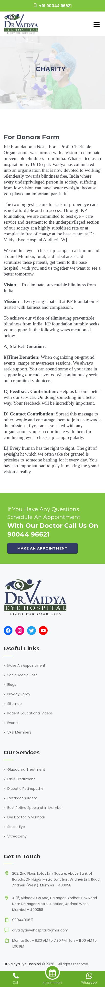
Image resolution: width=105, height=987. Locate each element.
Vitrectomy (17, 836)
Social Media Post (22, 675)
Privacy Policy (18, 694)
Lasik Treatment (21, 779)
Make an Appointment (42, 548)
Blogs (11, 684)
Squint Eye (16, 826)
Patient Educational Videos (30, 713)
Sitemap (14, 703)
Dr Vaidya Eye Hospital (22, 964)
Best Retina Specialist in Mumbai (34, 807)
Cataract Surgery (22, 798)
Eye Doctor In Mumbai (26, 817)
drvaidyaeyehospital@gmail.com (40, 930)
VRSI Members (19, 732)
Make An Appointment (26, 665)
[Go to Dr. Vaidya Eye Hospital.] (42, 78)
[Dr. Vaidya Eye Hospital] (21, 23)
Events (13, 722)
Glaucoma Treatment (26, 769)
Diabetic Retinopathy (25, 788)
